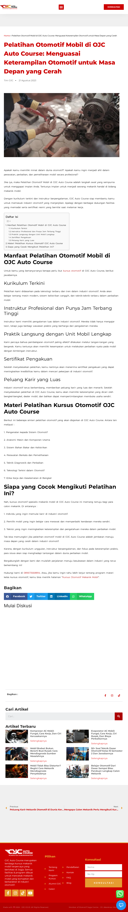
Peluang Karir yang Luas (23, 240)
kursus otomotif (72, 270)
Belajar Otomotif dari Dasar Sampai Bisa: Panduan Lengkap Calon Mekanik (105, 769)
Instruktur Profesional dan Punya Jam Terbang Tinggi (36, 231)
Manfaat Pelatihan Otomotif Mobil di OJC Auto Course (36, 225)
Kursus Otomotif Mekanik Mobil (80, 577)
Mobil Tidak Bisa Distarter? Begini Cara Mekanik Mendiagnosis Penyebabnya (45, 769)
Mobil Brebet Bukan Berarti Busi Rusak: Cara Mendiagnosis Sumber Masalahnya (44, 752)
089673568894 (32, 572)
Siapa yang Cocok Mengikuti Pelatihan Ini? (31, 247)
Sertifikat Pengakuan (21, 237)
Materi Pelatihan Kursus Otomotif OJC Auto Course (35, 243)
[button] (61, 7)
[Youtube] (30, 893)
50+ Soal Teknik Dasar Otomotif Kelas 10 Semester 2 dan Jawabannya (107, 751)
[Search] (119, 716)
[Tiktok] (22, 893)
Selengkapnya (38, 740)
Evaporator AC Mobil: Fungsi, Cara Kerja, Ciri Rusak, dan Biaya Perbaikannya (104, 734)
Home (7, 35)
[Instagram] (15, 893)
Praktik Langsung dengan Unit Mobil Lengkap (33, 234)
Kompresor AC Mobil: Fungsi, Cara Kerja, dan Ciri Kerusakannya (45, 733)
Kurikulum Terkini (19, 228)
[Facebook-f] (8, 893)
